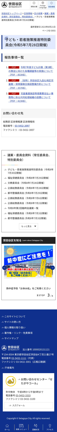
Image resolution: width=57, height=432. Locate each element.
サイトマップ (11, 338)
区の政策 (38, 13)
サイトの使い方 (12, 321)
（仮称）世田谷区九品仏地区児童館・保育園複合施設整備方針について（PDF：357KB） (30, 84)
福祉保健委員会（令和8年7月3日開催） (28, 213)
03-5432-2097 (22, 125)
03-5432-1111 (18, 358)
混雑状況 (35, 429)
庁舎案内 (9, 367)
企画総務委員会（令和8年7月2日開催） (28, 203)
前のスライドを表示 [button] (6, 267)
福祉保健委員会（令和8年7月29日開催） (29, 177)
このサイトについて (14, 316)
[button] (34, 5)
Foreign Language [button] (42, 6)
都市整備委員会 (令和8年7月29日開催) (28, 192)
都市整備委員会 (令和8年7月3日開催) (27, 218)
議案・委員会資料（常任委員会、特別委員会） (29, 157)
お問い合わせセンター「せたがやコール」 (36, 381)
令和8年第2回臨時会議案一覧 (23, 208)
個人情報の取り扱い (14, 327)
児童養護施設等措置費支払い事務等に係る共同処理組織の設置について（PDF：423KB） (30, 97)
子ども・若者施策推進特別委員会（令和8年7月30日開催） (30, 171)
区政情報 (28, 13)
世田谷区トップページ (11, 13)
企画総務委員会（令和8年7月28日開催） (29, 188)
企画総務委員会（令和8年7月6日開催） (28, 198)
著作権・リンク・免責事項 (18, 332)
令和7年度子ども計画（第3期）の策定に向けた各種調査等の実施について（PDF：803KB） (31, 70)
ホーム (7, 429)
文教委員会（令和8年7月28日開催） (27, 182)
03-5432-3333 (23, 395)
